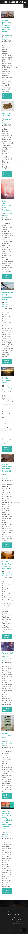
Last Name (14, 30)
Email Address (14, 22)
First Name (14, 27)
